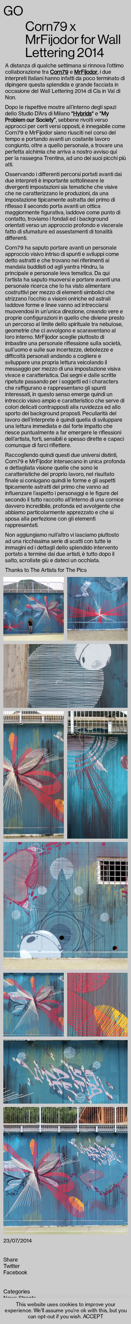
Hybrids (82, 113)
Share (10, 1260)
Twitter (11, 1266)
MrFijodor (85, 72)
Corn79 (59, 72)
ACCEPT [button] (93, 1316)
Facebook (15, 1272)
